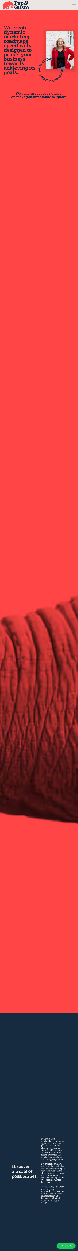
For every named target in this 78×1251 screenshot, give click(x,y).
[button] (74, 5)
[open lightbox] (51, 70)
